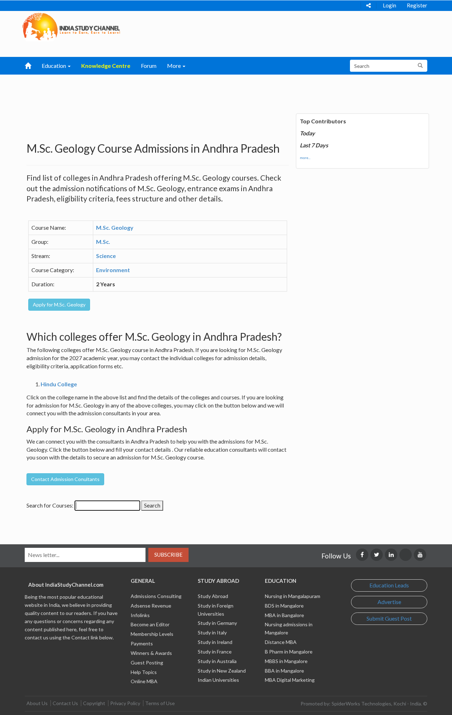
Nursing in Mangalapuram (292, 596)
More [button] (174, 65)
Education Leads (389, 585)
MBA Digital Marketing (290, 680)
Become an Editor (150, 624)
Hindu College (59, 384)
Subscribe (168, 554)
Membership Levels (152, 634)
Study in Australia (217, 661)
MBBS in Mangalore (286, 661)
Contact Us (65, 703)
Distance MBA (281, 642)
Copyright (94, 703)
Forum (148, 65)
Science (106, 255)
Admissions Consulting (156, 596)
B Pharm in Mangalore (289, 652)
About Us (37, 703)
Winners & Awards (151, 653)
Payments (142, 643)
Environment (113, 269)
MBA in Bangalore (284, 615)
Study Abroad (213, 596)
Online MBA (144, 681)
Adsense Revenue (151, 606)
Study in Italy (212, 632)
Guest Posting (147, 663)
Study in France (215, 652)
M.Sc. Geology (114, 227)
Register (417, 5)
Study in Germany (217, 623)
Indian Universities (218, 680)
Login (389, 5)
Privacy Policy (125, 703)
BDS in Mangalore (284, 606)
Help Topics (144, 672)
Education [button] (54, 65)
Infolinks (140, 615)
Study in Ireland (215, 642)
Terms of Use (160, 703)
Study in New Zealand (222, 671)
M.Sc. (103, 241)
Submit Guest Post (389, 618)
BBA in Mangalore (284, 671)
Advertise (389, 601)
